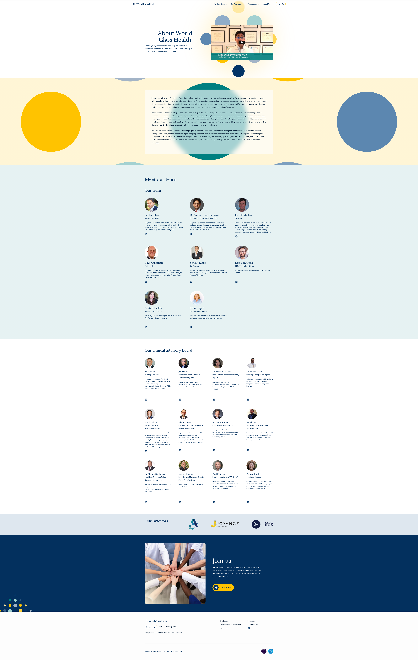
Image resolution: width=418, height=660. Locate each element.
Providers (224, 628)
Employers (224, 621)
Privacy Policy (171, 627)
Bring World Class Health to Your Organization (163, 632)
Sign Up (280, 4)
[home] (144, 4)
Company (251, 621)
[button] (220, 4)
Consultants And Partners (230, 624)
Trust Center (252, 624)
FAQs (161, 627)
